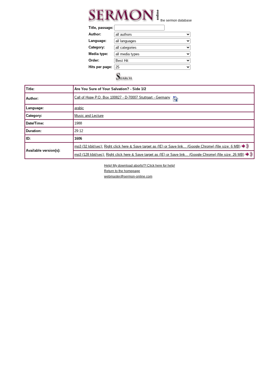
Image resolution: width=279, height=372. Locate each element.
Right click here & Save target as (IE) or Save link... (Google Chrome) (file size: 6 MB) (172, 146)
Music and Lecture (89, 116)
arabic (79, 108)
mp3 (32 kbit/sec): (88, 146)
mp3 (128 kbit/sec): (89, 155)
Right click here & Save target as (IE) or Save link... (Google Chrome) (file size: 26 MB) (175, 155)
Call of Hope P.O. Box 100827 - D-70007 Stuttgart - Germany (122, 97)
